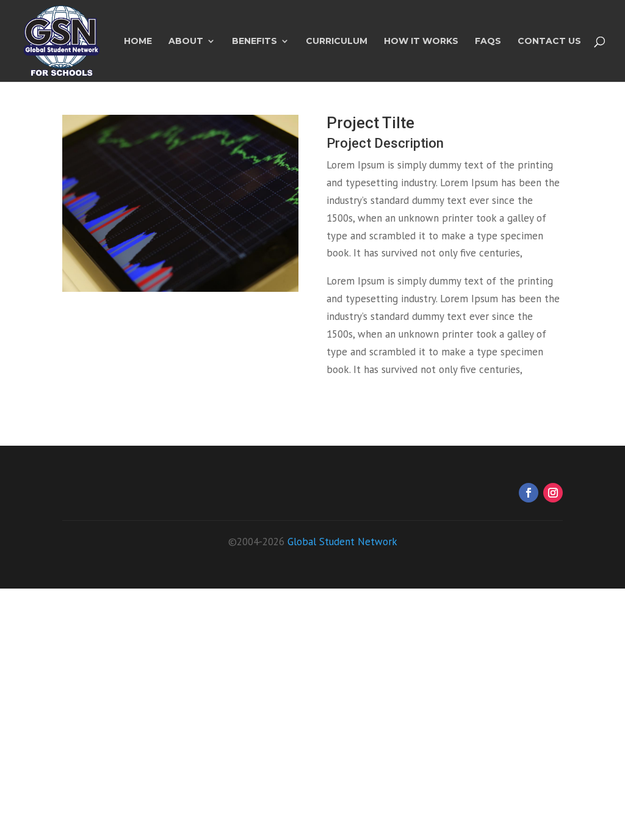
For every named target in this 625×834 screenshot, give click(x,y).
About (185, 41)
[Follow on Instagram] (553, 492)
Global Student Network (342, 541)
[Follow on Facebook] (528, 492)
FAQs (488, 41)
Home (138, 41)
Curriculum (336, 41)
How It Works (421, 41)
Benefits (254, 41)
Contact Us (549, 41)
